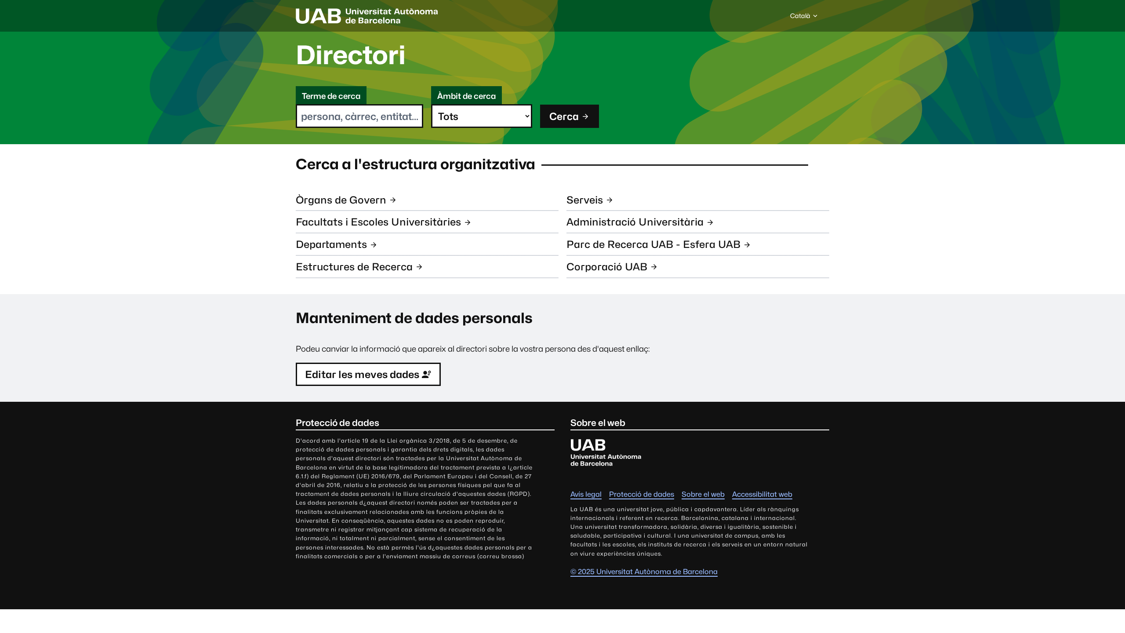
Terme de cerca (331, 96)
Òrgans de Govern (341, 200)
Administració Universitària (635, 222)
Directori (351, 55)
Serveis (584, 200)
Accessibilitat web (762, 494)
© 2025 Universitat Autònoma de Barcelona (644, 572)
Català (800, 18)
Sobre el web (703, 494)
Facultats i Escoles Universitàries (378, 222)
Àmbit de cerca (466, 96)
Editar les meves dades (362, 374)
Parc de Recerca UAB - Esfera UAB (653, 244)
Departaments (331, 244)
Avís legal (586, 494)
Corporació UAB (606, 267)
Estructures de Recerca (354, 267)
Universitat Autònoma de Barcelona (367, 16)
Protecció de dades (641, 494)
